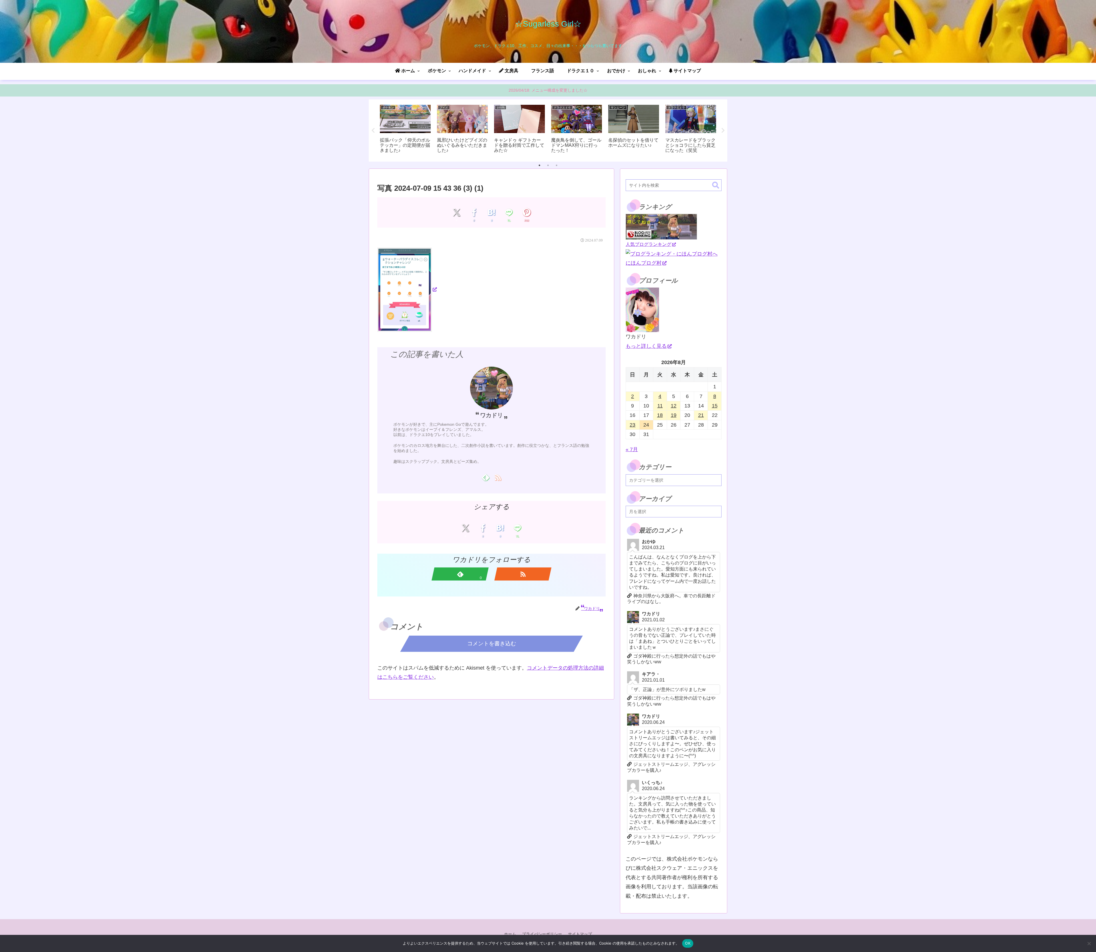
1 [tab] (539, 165)
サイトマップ (580, 934)
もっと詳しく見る (646, 346)
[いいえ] (1089, 943)
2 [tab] (548, 165)
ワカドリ (491, 415)
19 (673, 415)
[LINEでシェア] (509, 212)
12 (673, 406)
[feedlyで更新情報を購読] (485, 477)
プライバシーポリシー (542, 934)
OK (687, 943)
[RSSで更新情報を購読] (497, 477)
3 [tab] (556, 165)
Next (723, 130)
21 (701, 415)
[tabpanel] (405, 129)
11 (660, 406)
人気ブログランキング (648, 244)
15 (715, 406)
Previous (373, 130)
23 (632, 425)
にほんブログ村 (644, 263)
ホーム (510, 934)
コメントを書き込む (491, 643)
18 (660, 415)
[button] (716, 185)
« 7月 (632, 449)
